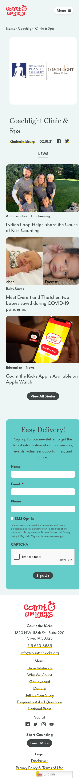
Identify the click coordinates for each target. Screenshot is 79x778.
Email (17, 483)
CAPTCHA (19, 544)
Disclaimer (39, 760)
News (30, 367)
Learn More (39, 743)
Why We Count (39, 675)
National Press (39, 708)
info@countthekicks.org (39, 652)
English (49, 774)
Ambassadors (16, 216)
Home (10, 28)
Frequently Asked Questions (39, 702)
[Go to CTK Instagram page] (44, 725)
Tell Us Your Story (39, 695)
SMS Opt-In (24, 518)
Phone (16, 501)
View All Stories (43, 396)
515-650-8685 (39, 645)
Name (16, 466)
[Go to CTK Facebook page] (27, 725)
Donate (39, 688)
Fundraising (40, 216)
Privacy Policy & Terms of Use (39, 767)
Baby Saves (15, 289)
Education (14, 367)
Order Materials (40, 668)
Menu (61, 10)
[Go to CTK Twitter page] (35, 725)
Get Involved (39, 681)
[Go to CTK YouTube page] (52, 725)
